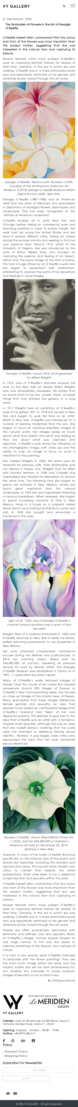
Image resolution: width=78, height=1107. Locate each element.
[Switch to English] (8, 1093)
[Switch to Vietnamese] (15, 1093)
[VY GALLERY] (16, 6)
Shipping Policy (16, 1055)
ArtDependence (63, 980)
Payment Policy (16, 1051)
